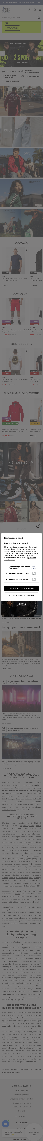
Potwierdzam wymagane (21, 595)
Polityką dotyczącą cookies (25, 549)
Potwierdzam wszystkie (21, 588)
